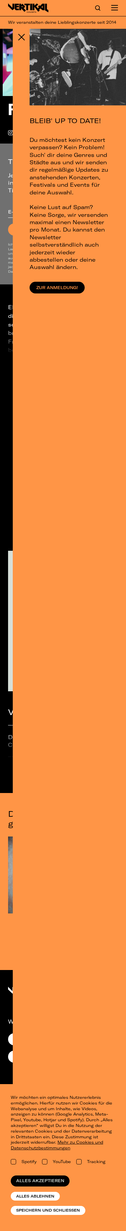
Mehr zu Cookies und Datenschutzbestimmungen (57, 1145)
